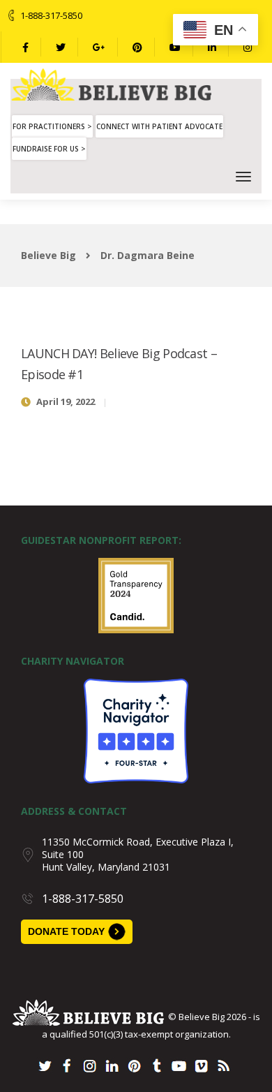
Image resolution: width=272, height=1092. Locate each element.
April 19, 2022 (65, 401)
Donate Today (66, 931)
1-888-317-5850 (51, 15)
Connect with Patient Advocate (159, 126)
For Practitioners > (52, 126)
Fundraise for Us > (49, 149)
